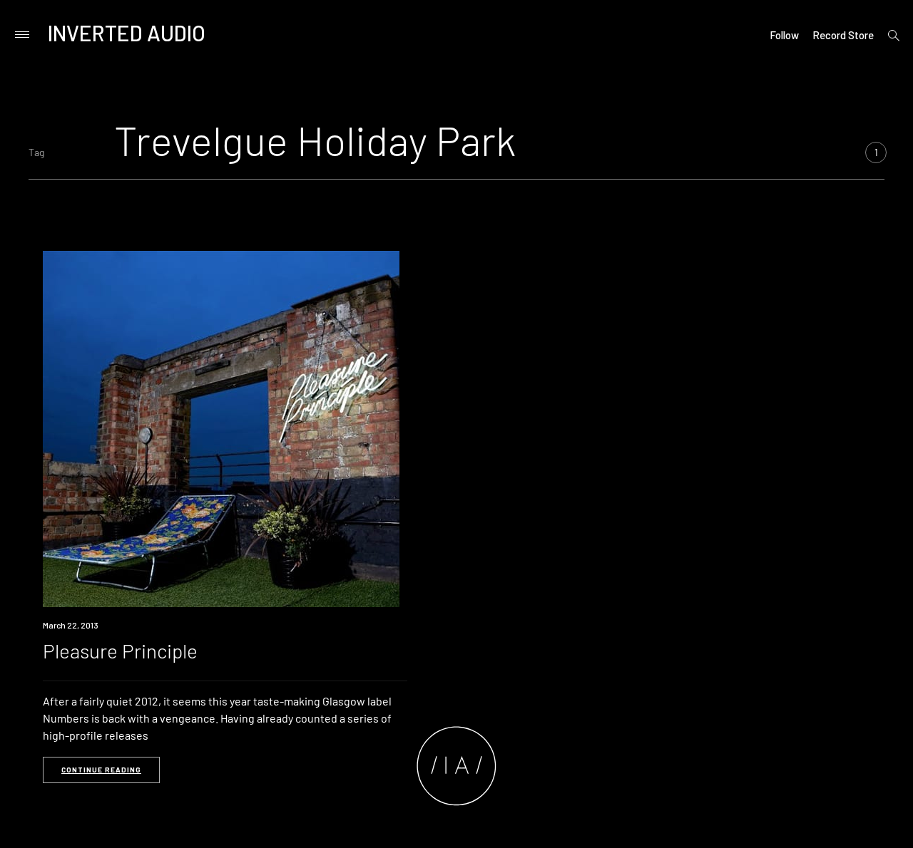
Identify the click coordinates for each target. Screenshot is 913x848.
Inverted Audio (126, 33)
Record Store (843, 35)
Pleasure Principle (120, 650)
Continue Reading (101, 769)
